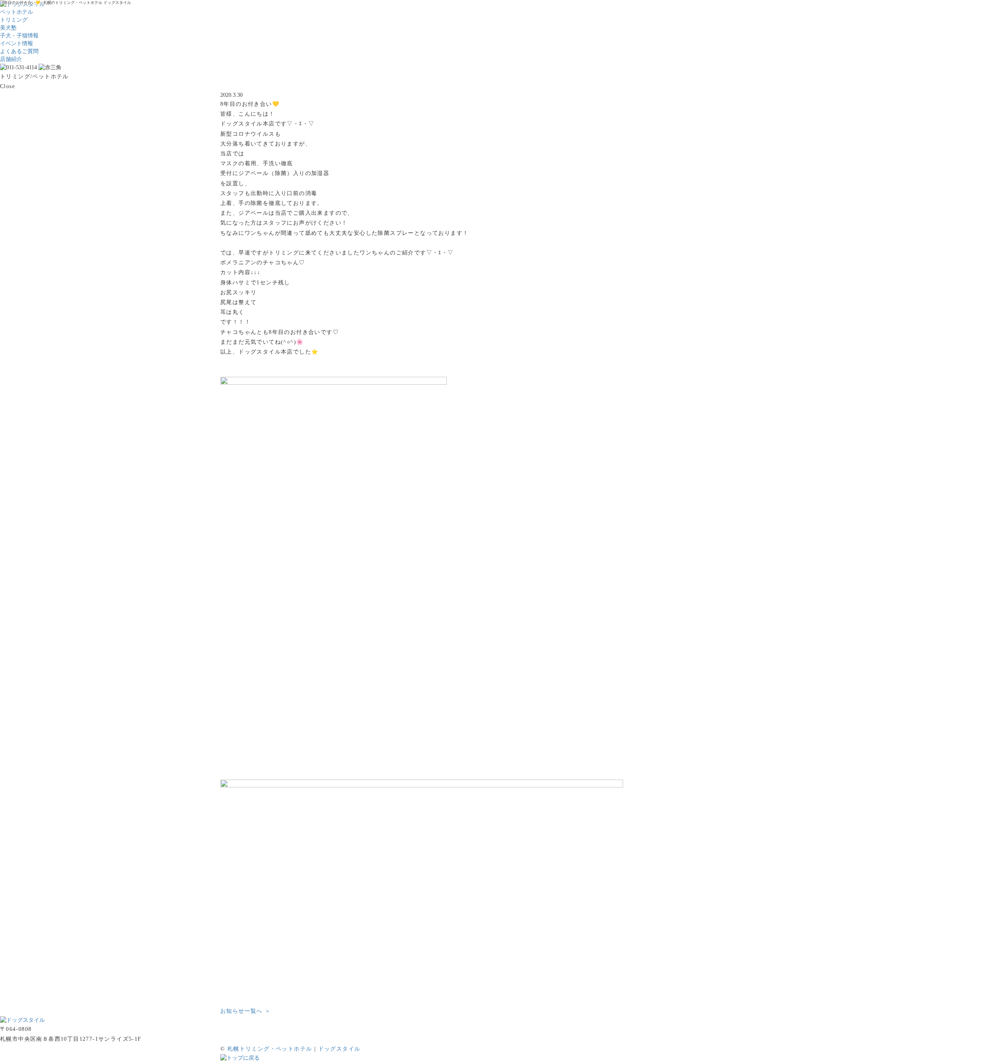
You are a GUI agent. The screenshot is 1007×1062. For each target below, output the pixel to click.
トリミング (14, 20)
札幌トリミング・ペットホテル (269, 1049)
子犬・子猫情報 (19, 36)
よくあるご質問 (19, 51)
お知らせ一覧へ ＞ (245, 1011)
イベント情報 (16, 43)
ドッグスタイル (339, 1049)
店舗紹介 (11, 59)
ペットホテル (16, 12)
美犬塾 (8, 28)
